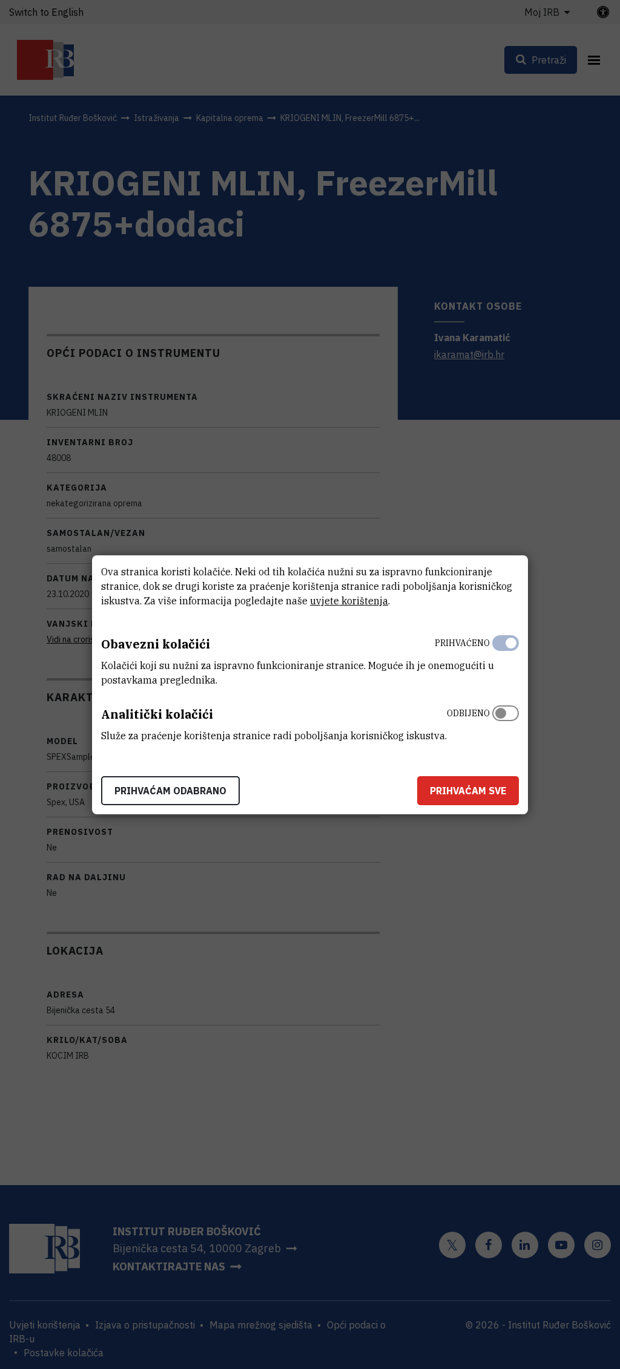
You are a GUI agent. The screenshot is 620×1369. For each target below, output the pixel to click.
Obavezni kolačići (155, 644)
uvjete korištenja (349, 601)
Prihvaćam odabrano (170, 791)
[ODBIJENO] (505, 721)
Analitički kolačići (157, 714)
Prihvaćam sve (468, 791)
